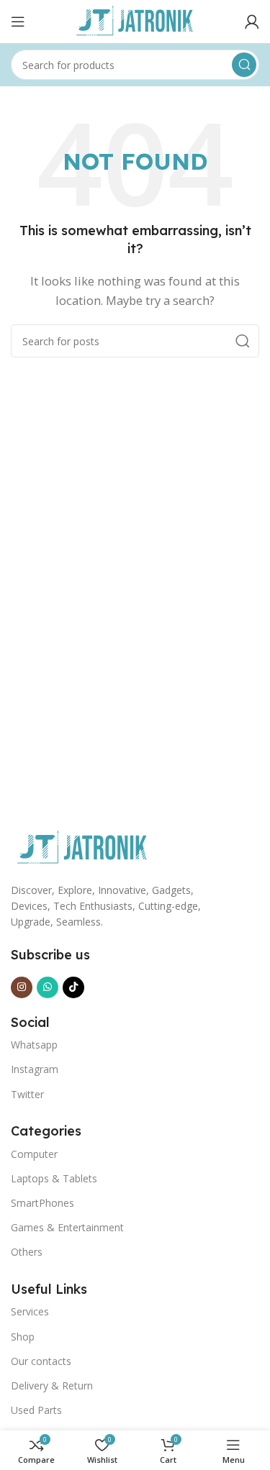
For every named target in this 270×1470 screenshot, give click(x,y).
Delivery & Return (52, 1385)
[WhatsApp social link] (47, 987)
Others (26, 1252)
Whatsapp (34, 1044)
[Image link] (83, 846)
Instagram (34, 1069)
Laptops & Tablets (54, 1178)
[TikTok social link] (73, 987)
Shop (23, 1336)
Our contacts (41, 1361)
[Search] (244, 64)
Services (30, 1311)
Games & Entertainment (67, 1227)
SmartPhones (42, 1203)
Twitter (27, 1094)
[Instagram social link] (21, 987)
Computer (34, 1154)
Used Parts (36, 1410)
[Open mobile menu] (18, 21)
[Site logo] (135, 20)
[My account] (252, 21)
